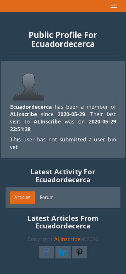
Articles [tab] (22, 197)
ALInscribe (67, 239)
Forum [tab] (47, 197)
